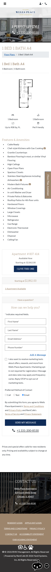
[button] (41, 3)
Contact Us (11, 534)
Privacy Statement (32, 414)
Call (9, 395)
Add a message (38, 354)
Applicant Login (33, 523)
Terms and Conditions (34, 406)
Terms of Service (12, 414)
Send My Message (25, 422)
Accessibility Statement (31, 534)
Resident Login (14, 523)
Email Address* (15, 338)
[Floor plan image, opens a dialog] (25, 94)
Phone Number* (15, 347)
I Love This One (27, 268)
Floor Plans (9, 54)
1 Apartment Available (15, 288)
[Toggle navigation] (5, 3)
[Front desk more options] (46, 566)
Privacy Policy (15, 410)
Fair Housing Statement (25, 539)
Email (26, 395)
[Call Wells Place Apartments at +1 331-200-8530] (46, 3)
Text (17, 395)
